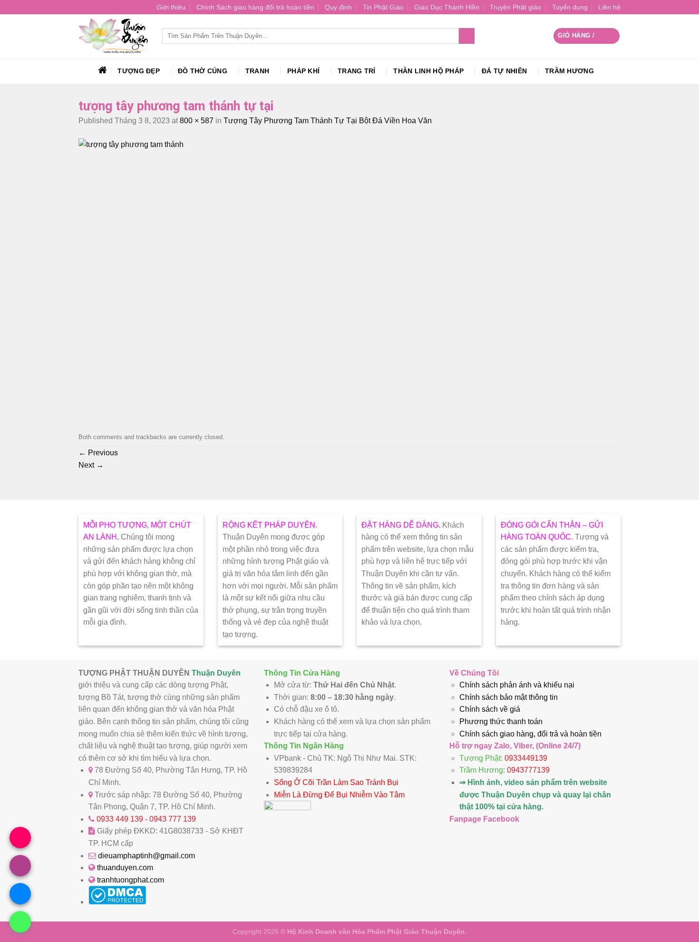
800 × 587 (197, 121)
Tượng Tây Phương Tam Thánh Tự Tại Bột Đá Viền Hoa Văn (327, 121)
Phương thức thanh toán (501, 721)
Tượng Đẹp (138, 71)
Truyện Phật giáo (515, 7)
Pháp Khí (303, 71)
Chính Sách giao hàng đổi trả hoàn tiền (255, 7)
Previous (98, 453)
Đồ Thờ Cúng (202, 71)
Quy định (338, 7)
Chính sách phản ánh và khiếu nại (516, 685)
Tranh (257, 71)
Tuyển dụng (570, 7)
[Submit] (467, 36)
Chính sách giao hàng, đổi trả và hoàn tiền (530, 734)
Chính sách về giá (489, 709)
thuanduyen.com (125, 868)
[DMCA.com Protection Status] (117, 902)
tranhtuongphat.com (130, 880)
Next (91, 465)
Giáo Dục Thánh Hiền (446, 7)
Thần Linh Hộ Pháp (428, 71)
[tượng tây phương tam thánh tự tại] (268, 144)
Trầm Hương (569, 71)
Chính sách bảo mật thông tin (508, 697)
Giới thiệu (170, 7)
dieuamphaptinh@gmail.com (146, 856)
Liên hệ (609, 7)
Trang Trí (357, 71)
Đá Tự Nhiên (504, 71)
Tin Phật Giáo (383, 7)
